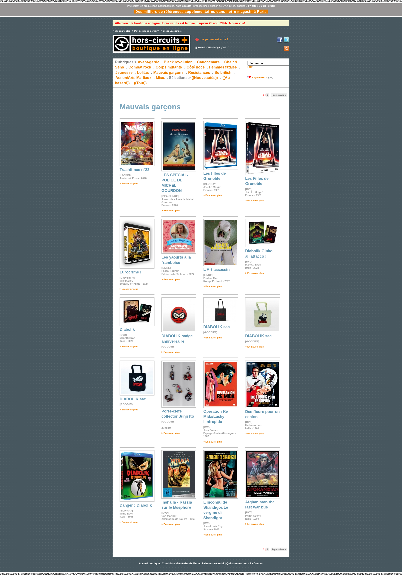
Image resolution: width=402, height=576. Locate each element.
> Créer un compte (171, 31)
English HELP (259, 77)
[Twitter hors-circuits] (286, 42)
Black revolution (178, 62)
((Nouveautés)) (205, 78)
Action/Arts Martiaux (133, 78)
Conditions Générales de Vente (181, 563)
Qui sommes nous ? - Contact (244, 563)
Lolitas (143, 73)
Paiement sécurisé (213, 563)
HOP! (250, 67)
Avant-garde (148, 62)
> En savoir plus (129, 183)
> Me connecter (121, 31)
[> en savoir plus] (261, 5)
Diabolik (127, 329)
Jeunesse (124, 73)
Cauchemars (208, 62)
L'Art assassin (216, 269)
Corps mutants (169, 67)
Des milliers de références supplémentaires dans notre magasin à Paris (201, 12)
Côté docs (196, 67)
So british (222, 73)
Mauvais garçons (168, 73)
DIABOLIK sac (216, 327)
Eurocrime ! (130, 272)
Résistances (199, 73)
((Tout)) (140, 83)
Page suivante (279, 95)
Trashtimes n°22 (134, 169)
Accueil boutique (150, 563)
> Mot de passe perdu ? (145, 31)
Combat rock (139, 67)
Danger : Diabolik (136, 505)
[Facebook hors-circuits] (280, 42)
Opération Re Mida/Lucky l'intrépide (215, 416)
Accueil (201, 47)
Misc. (160, 78)
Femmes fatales (223, 67)
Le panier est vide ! (214, 39)
